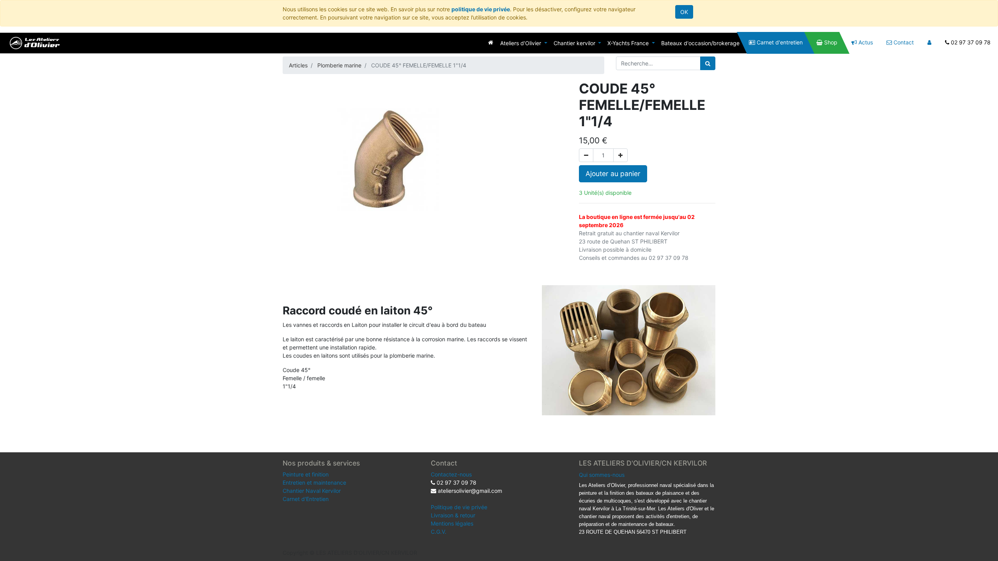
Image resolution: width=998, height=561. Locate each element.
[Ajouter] (620, 155)
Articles (298, 65)
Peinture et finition (306, 474)
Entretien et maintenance (314, 482)
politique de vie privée (480, 9)
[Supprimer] (586, 155)
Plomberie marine (339, 65)
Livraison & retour (453, 515)
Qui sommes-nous (602, 474)
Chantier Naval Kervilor (312, 490)
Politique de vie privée (459, 507)
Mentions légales (452, 523)
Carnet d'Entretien (306, 499)
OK (684, 12)
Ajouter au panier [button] (613, 173)
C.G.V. (438, 531)
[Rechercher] (707, 63)
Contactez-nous (451, 474)
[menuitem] (490, 42)
